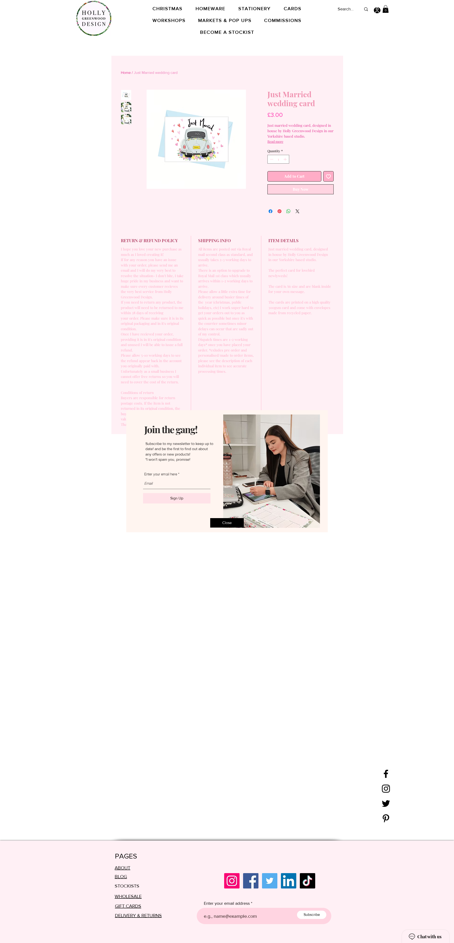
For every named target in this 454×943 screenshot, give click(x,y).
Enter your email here (160, 474)
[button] (227, 523)
